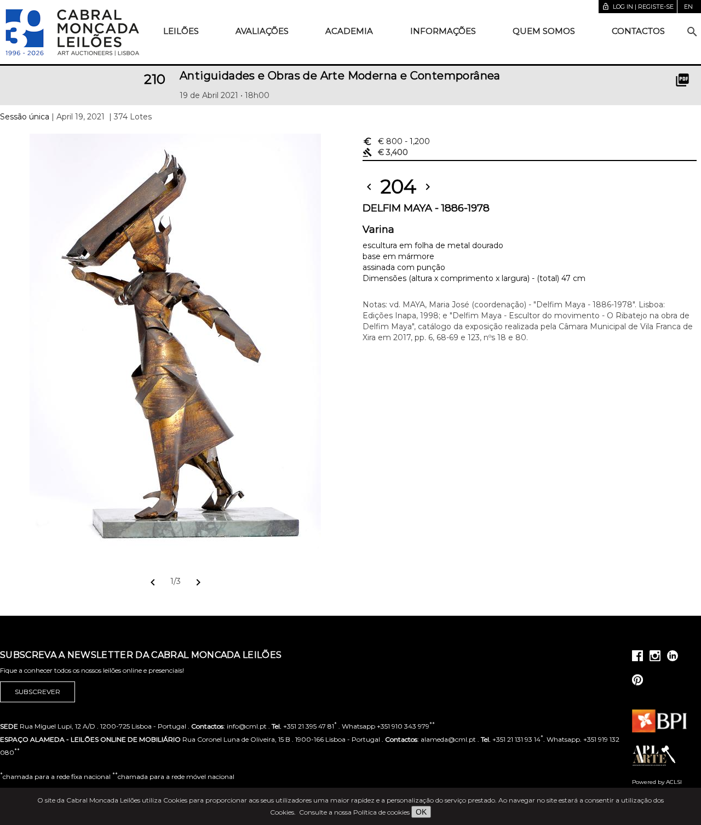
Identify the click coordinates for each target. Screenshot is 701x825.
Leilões (181, 31)
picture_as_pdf (682, 80)
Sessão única (24, 117)
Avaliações (262, 31)
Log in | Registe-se (638, 6)
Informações (443, 31)
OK (421, 811)
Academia (349, 31)
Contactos (638, 31)
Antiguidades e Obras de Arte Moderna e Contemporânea (340, 75)
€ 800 (396, 141)
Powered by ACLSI (657, 782)
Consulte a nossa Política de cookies (354, 812)
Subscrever (37, 692)
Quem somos (544, 31)
